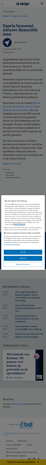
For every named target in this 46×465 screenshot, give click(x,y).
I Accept (23, 252)
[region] (23, 232)
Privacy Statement (19, 224)
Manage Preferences (23, 264)
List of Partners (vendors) (12, 244)
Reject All (23, 258)
